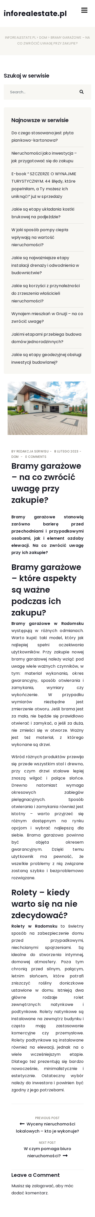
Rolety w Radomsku (34, 926)
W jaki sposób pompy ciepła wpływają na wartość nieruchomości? (39, 237)
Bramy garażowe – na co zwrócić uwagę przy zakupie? (46, 483)
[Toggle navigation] (84, 10)
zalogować (43, 1186)
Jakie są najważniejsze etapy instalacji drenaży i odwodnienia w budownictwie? (45, 265)
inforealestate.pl (20, 37)
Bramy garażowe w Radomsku (47, 623)
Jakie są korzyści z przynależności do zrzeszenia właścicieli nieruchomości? (45, 293)
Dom (43, 37)
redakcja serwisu (32, 451)
